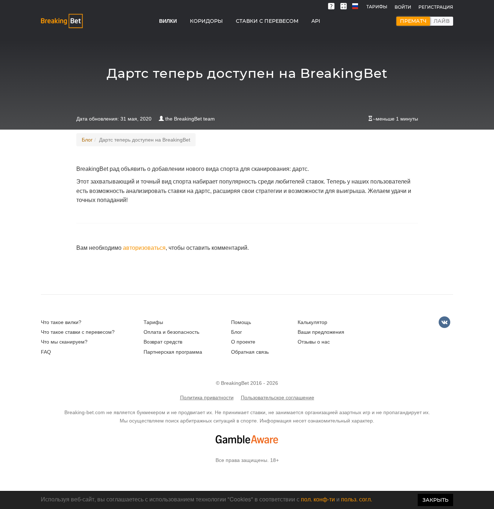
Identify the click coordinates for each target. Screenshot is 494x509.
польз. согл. (356, 499)
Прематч (413, 21)
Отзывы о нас (314, 342)
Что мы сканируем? (64, 342)
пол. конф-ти (318, 499)
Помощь (241, 322)
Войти (403, 7)
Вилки (168, 21)
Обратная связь (250, 352)
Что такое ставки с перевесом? (78, 332)
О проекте (243, 342)
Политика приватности (207, 397)
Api (315, 21)
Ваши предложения (321, 332)
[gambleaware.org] (247, 439)
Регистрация (435, 7)
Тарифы (376, 6)
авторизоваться (144, 248)
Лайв (442, 21)
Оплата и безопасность (171, 332)
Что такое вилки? (61, 322)
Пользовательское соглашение (277, 397)
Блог (87, 140)
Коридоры (206, 21)
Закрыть (435, 500)
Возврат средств (163, 342)
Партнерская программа (173, 352)
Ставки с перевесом (267, 21)
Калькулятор (312, 322)
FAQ (46, 352)
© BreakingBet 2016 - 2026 (247, 383)
